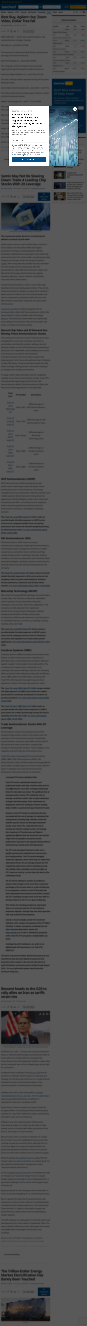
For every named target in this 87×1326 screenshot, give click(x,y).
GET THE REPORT (28, 160)
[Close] (75, 109)
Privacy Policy (23, 155)
